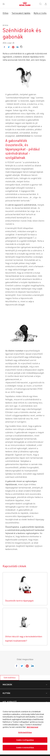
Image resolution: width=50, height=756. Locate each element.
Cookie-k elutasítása (25, 747)
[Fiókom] (47, 4)
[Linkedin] (17, 47)
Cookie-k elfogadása (25, 740)
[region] (25, 728)
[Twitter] (8, 47)
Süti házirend (32, 727)
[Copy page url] (21, 47)
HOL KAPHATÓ (10, 701)
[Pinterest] (13, 47)
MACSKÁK (7, 684)
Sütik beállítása (9, 678)
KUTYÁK (6, 693)
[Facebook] (4, 47)
